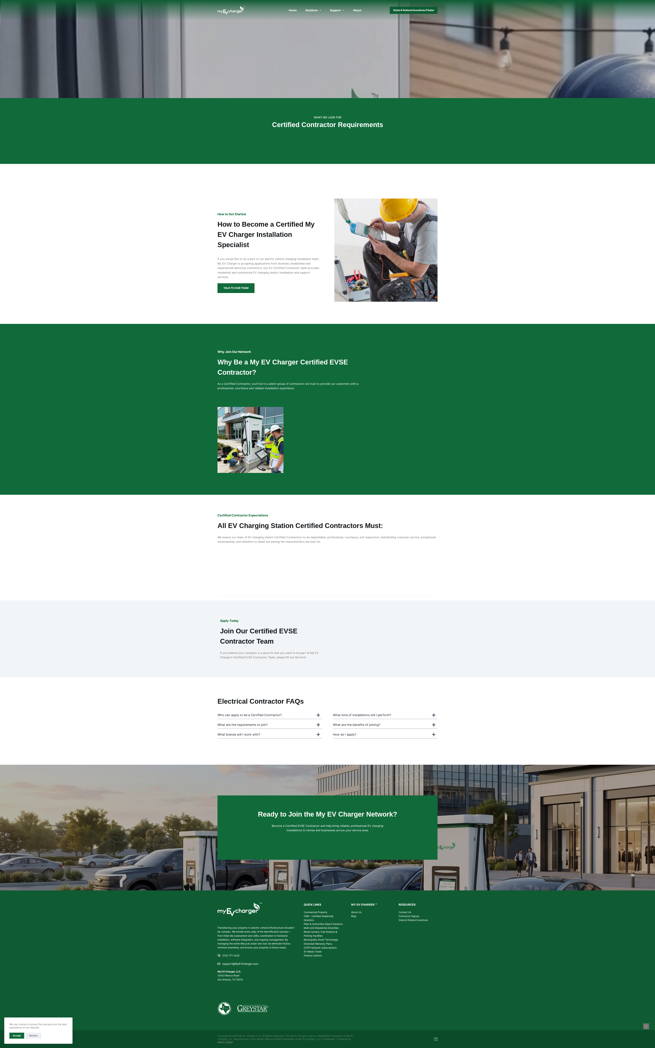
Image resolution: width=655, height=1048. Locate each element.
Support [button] (335, 10)
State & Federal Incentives (413, 920)
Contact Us (405, 912)
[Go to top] (646, 1026)
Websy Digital (225, 1042)
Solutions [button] (311, 10)
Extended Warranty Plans (318, 943)
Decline (33, 1035)
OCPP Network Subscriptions (320, 947)
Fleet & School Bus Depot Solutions (323, 923)
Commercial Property (315, 912)
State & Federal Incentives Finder (413, 10)
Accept (17, 1035)
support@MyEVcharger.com (240, 963)
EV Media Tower (313, 951)
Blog (353, 916)
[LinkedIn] (436, 1039)
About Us (356, 912)
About (357, 10)
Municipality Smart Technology (321, 939)
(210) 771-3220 (230, 955)
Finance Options (313, 955)
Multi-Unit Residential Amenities (321, 927)
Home (293, 10)
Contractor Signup (409, 916)
